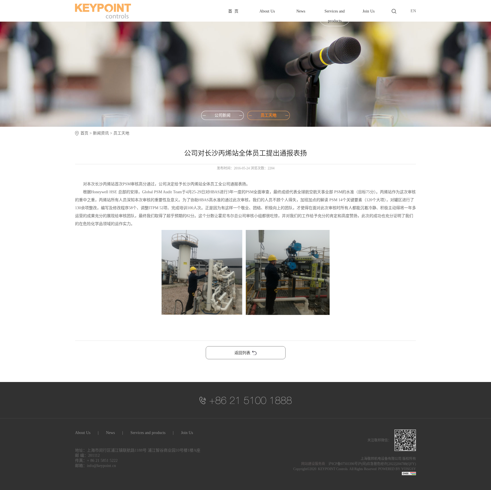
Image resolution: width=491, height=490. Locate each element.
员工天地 (268, 115)
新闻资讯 (101, 133)
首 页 (233, 11)
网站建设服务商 (313, 464)
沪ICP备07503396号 (343, 464)
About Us (267, 11)
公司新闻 (222, 115)
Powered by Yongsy (397, 469)
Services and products (334, 16)
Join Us (369, 11)
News (300, 11)
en (413, 11)
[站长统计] (409, 474)
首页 (84, 133)
